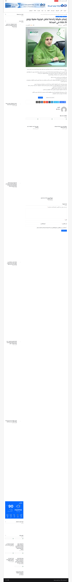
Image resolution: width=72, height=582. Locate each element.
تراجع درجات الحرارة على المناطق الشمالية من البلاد (9, 544)
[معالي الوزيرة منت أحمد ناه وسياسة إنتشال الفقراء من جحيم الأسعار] (20, 459)
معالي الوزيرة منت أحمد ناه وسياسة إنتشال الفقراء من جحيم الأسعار (11, 421)
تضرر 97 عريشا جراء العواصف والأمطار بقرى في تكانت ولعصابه (10, 559)
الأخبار (61, 10)
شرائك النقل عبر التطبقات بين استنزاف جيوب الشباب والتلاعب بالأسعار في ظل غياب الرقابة (12, 263)
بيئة (45, 10)
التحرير (64, 25)
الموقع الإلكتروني (43, 223)
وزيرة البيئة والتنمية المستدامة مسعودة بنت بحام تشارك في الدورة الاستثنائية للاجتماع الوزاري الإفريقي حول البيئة (19, 561)
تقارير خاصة (52, 10)
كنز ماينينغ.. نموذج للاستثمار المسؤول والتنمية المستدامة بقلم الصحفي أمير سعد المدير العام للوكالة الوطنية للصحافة (11, 184)
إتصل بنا (39, 10)
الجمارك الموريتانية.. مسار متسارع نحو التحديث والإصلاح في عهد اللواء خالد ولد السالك (11, 25)
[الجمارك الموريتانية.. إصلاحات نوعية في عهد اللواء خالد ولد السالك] (20, 142)
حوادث (42, 10)
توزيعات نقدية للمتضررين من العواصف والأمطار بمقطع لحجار (19, 573)
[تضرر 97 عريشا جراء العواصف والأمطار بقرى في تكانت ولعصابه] (9, 555)
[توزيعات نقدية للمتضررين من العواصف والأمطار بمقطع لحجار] (19, 568)
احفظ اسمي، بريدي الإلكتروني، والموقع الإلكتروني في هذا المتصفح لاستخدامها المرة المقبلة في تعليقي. (51, 227)
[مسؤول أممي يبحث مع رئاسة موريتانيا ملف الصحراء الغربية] (60, 121)
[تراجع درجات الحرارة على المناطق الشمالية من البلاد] (9, 540)
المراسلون (30, 10)
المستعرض (61, 14)
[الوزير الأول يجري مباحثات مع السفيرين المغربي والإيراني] (46, 157)
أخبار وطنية (57, 10)
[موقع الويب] (59, 109)
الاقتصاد (48, 10)
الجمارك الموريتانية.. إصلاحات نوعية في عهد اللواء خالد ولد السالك (11, 104)
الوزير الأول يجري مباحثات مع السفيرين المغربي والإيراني (47, 198)
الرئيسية (65, 10)
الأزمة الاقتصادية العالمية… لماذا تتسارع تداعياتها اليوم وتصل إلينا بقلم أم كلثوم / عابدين (11, 342)
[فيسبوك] (58, 109)
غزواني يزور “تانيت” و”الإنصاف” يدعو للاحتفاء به (32, 127)
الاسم (66, 219)
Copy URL (40, 97)
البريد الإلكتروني (64, 223)
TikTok (35, 10)
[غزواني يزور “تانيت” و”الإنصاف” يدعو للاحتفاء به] (32, 121)
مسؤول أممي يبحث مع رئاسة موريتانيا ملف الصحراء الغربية (61, 127)
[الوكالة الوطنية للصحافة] (57, 5)
